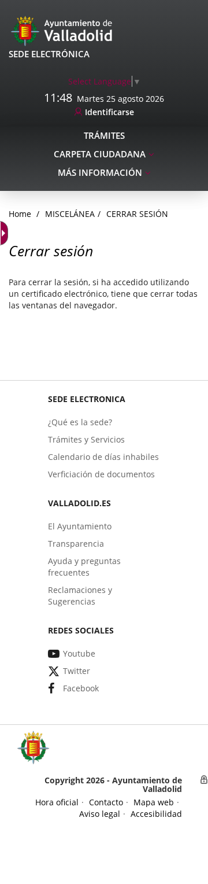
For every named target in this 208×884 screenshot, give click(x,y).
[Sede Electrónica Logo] (63, 30)
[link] (104, 81)
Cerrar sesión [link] (137, 213)
